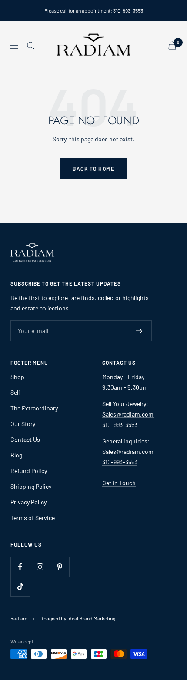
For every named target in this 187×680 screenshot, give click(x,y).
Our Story (22, 423)
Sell (15, 392)
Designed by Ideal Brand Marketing (77, 618)
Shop (17, 376)
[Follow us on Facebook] (20, 567)
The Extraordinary (34, 408)
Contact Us (25, 439)
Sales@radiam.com (128, 414)
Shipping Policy (30, 486)
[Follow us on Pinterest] (59, 567)
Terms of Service (32, 517)
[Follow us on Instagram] (40, 567)
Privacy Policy (28, 502)
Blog (16, 455)
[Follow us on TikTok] (20, 586)
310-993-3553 (119, 424)
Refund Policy (28, 470)
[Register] (139, 331)
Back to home (93, 169)
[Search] (31, 46)
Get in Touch (119, 483)
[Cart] (172, 45)
